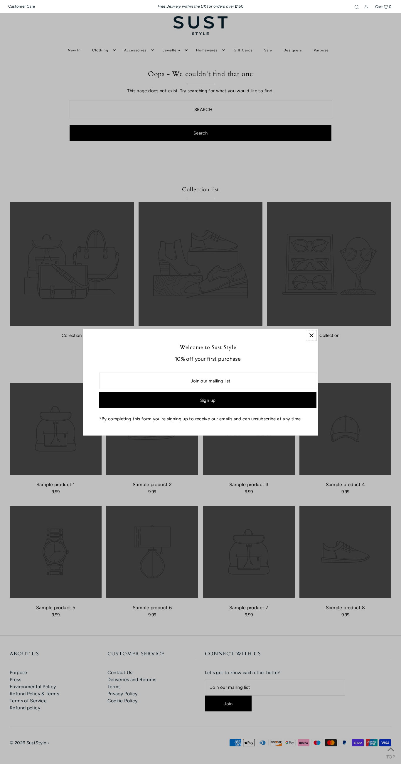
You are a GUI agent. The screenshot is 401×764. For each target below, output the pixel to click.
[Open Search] (357, 6)
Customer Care (21, 6)
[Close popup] (311, 335)
